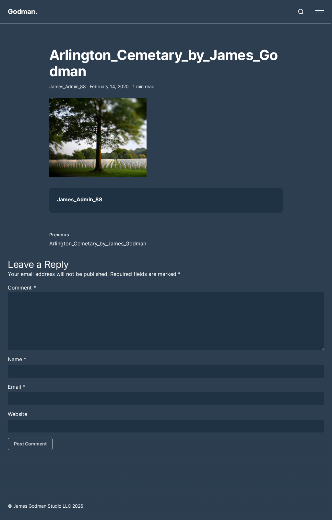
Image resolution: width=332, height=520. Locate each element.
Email (16, 387)
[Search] (300, 11)
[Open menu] (319, 11)
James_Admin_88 (79, 199)
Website (17, 414)
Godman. (22, 11)
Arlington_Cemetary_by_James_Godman (97, 243)
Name (17, 359)
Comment (22, 287)
